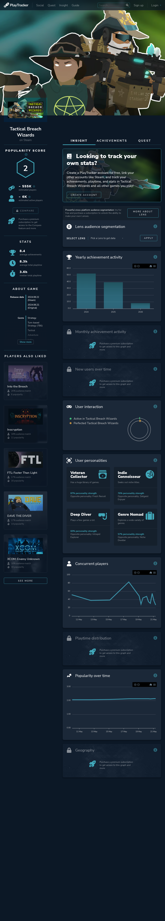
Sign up (138, 5)
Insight (63, 5)
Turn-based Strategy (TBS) (35, 324)
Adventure (33, 335)
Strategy (32, 318)
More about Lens (143, 213)
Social (40, 5)
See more (25, 580)
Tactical (31, 330)
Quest (51, 5)
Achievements (112, 141)
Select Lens (76, 238)
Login (155, 5)
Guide (75, 5)
